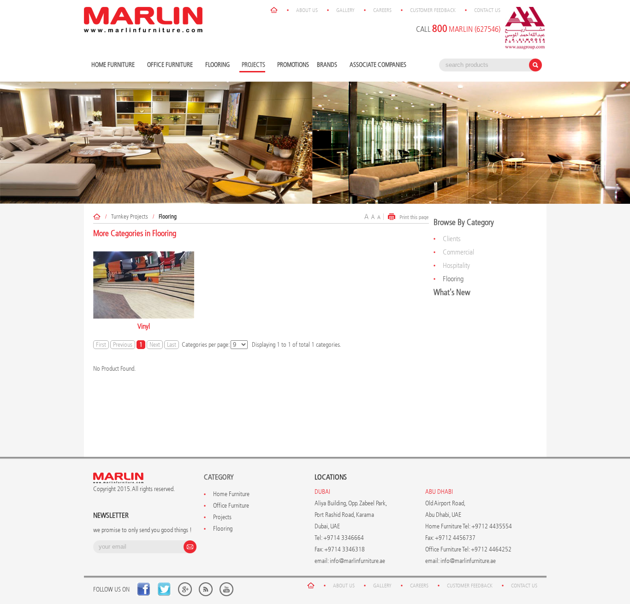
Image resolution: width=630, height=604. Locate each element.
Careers (382, 10)
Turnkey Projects (129, 216)
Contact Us (487, 10)
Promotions (293, 65)
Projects (222, 517)
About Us (307, 10)
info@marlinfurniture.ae (357, 561)
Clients (452, 238)
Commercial (458, 252)
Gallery (345, 10)
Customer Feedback (433, 10)
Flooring (216, 65)
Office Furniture (169, 65)
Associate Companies (378, 65)
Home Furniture (112, 65)
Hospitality (456, 265)
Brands (326, 65)
